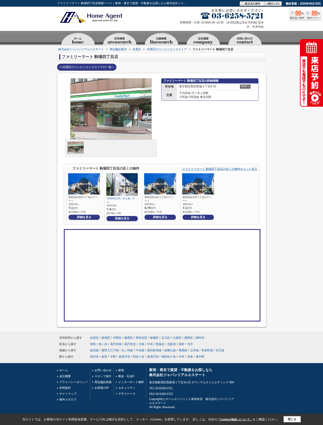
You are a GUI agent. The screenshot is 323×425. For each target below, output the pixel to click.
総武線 (94, 350)
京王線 (220, 350)
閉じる (292, 419)
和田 (93, 344)
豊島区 (188, 337)
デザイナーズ (126, 393)
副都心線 (170, 350)
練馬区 (128, 337)
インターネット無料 (131, 382)
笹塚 (190, 356)
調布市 (200, 337)
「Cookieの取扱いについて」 (234, 419)
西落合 (160, 344)
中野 (113, 356)
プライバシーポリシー (73, 382)
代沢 (190, 344)
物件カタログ (67, 399)
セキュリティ (126, 387)
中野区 (117, 337)
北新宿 (171, 344)
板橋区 (154, 337)
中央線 (140, 350)
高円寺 (94, 356)
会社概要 (65, 376)
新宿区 (106, 337)
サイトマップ (67, 393)
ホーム (63, 370)
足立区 (166, 337)
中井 (181, 356)
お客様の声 (101, 387)
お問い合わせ (103, 370)
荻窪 (104, 356)
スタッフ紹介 (103, 376)
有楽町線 (207, 350)
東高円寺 (124, 356)
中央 (150, 344)
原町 (181, 344)
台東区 (177, 337)
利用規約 (65, 387)
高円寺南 (116, 344)
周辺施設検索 (103, 382)
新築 (121, 370)
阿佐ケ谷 (138, 356)
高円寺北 (130, 344)
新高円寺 (153, 356)
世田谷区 (141, 337)
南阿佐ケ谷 (169, 356)
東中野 (200, 356)
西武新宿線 (154, 350)
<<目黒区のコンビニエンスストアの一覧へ (86, 67)
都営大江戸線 (110, 350)
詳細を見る (84, 217)
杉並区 (94, 337)
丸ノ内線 (127, 350)
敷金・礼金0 (126, 376)
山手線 (194, 350)
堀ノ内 (103, 344)
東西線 (183, 350)
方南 (141, 344)
